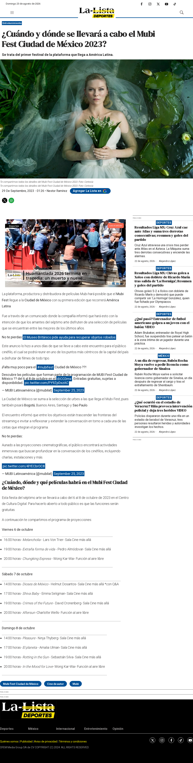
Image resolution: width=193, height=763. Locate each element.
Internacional (65, 729)
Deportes (163, 222)
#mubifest (45, 367)
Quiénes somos (9, 741)
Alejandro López (167, 261)
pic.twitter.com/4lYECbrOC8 (24, 466)
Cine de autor (55, 683)
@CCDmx (64, 379)
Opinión (118, 729)
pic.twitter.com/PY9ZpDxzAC (46, 383)
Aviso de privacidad (45, 741)
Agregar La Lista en (87, 191)
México (163, 356)
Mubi (76, 683)
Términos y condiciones (73, 741)
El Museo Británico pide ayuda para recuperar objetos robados (69, 337)
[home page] (97, 12)
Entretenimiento (11, 23)
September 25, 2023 (69, 390)
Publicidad (26, 741)
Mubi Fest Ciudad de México (20, 683)
